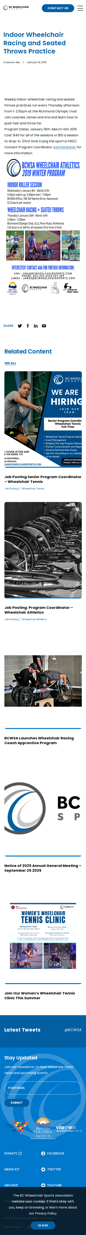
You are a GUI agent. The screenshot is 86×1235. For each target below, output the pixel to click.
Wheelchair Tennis (33, 488)
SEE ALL (10, 363)
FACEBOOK (55, 1153)
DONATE (10, 1153)
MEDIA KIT (12, 1169)
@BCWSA (73, 1030)
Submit (17, 1103)
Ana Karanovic (64, 147)
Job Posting (11, 488)
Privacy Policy (46, 1213)
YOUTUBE (54, 1185)
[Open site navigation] (80, 8)
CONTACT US (58, 8)
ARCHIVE (11, 1185)
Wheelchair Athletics (34, 619)
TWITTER (54, 1169)
